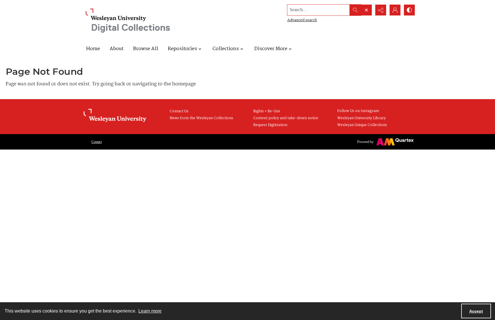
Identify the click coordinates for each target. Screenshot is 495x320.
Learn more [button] (150, 311)
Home (93, 49)
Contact (96, 142)
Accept (476, 311)
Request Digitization (270, 125)
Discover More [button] (270, 49)
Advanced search (302, 20)
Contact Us (179, 111)
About (116, 49)
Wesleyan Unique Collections (362, 125)
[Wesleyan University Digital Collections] (128, 21)
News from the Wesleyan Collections (201, 118)
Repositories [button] (182, 49)
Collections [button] (226, 49)
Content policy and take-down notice (285, 118)
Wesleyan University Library (361, 118)
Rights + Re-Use (266, 111)
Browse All (145, 49)
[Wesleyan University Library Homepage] (115, 116)
